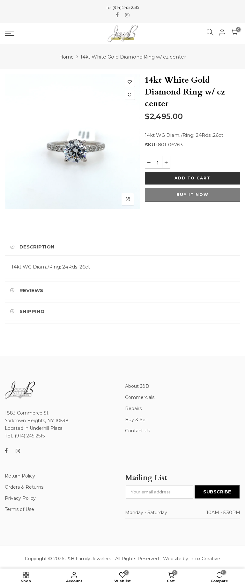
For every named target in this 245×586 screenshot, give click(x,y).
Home (66, 57)
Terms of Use (19, 509)
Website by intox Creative (191, 559)
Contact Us (137, 431)
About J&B (137, 386)
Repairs (133, 408)
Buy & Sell (136, 419)
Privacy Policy (20, 498)
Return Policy (20, 476)
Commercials (139, 397)
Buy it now (192, 194)
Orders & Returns (24, 487)
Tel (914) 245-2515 (122, 7)
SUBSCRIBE (217, 492)
